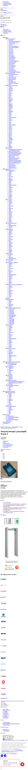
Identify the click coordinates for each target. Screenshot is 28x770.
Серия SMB (11, 320)
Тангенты (10, 325)
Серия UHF (11, 323)
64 (3, 458)
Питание (11, 80)
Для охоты (11, 54)
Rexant (10, 112)
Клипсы (8, 298)
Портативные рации (13, 159)
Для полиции (12, 58)
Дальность (11, 75)
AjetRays (11, 171)
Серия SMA (11, 318)
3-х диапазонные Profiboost (12, 419)
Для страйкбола (12, 65)
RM (9, 401)
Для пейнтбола (12, 57)
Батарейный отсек (12, 223)
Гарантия (5, 712)
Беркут (10, 134)
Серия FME (11, 312)
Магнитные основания (13, 385)
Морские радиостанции (14, 158)
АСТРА (10, 131)
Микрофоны (11, 299)
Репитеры (7, 414)
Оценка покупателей (8, 444)
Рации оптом (6, 724)
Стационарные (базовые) (14, 72)
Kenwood (11, 99)
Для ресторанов (12, 62)
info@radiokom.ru (8, 12)
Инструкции (6, 714)
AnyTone (11, 88)
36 (3, 455)
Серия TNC (11, 322)
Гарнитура (10, 229)
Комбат (10, 220)
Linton (10, 101)
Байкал (10, 133)
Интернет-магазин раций (5, 700)
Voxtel (10, 127)
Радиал (10, 374)
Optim (10, 108)
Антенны (10, 199)
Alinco (10, 86)
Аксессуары (8, 169)
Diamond (11, 370)
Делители (10, 375)
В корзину (3, 487)
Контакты (5, 5)
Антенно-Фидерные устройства (12, 361)
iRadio (10, 97)
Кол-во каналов (12, 78)
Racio (10, 110)
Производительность (13, 83)
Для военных (12, 43)
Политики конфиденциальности (11, 751)
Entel (10, 94)
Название (5, 441)
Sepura (10, 115)
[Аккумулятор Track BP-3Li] (14, 469)
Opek (10, 371)
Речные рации (12, 166)
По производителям (12, 85)
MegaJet (10, 103)
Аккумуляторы (11, 170)
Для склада (11, 64)
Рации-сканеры (12, 165)
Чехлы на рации (11, 348)
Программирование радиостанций (11, 723)
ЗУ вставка (10, 259)
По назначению (11, 38)
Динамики (10, 253)
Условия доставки (7, 4)
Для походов (12, 59)
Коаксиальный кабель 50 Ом (15, 382)
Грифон (10, 138)
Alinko (10, 396)
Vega (10, 123)
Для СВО (11, 40)
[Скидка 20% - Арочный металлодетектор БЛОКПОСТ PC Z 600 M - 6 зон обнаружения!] (14, 544)
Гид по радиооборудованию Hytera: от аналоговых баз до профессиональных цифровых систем (15, 504)
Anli (10, 369)
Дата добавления (7, 446)
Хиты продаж (6, 443)
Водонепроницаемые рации (15, 153)
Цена (10, 84)
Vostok (10, 126)
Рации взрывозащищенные (15, 161)
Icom (10, 96)
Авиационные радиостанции (15, 149)
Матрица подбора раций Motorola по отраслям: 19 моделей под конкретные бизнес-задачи (14, 508)
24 (3, 454)
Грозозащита (11, 366)
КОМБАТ (11, 139)
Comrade (11, 90)
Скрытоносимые (12, 70)
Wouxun (10, 128)
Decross (10, 92)
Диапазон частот (12, 76)
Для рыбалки (12, 63)
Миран (10, 142)
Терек (10, 145)
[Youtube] (5, 755)
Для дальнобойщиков (14, 47)
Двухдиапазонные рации (14, 154)
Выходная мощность (13, 74)
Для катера (11, 52)
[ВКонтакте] (2, 755)
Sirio (10, 388)
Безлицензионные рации (14, 151)
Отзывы (5, 715)
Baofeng (10, 89)
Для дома (11, 51)
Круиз (10, 140)
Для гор (10, 45)
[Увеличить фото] (1, 478)
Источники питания (10, 391)
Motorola (11, 106)
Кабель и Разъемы (12, 380)
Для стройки (12, 67)
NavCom (11, 107)
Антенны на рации (12, 363)
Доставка (5, 711)
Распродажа (6, 423)
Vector (10, 122)
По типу (10, 148)
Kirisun (10, 100)
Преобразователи (12, 406)
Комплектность (12, 79)
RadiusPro (11, 111)
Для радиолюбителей (14, 60)
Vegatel (10, 214)
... (3, 424)
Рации (6, 37)
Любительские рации (14, 155)
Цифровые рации (13, 167)
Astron (10, 398)
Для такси (11, 68)
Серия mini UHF (12, 315)
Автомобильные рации (14, 150)
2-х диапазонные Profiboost (12, 417)
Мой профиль (6, 730)
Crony (10, 91)
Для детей (11, 49)
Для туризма (11, 69)
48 (3, 457)
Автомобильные (12, 364)
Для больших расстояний (14, 41)
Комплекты (8, 420)
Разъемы (11, 384)
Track (10, 118)
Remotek (11, 377)
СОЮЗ (10, 143)
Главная (2, 426)
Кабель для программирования (15, 284)
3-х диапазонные (10, 418)
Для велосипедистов (13, 42)
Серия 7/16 (11, 310)
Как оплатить (6, 710)
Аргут (10, 132)
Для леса (11, 53)
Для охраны (11, 56)
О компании (6, 716)
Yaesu (10, 129)
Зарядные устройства (13, 262)
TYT (10, 121)
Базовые (11, 365)
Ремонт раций (6, 722)
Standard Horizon (12, 117)
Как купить (6, 1)
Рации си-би (11, 164)
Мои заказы (6, 729)
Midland (10, 105)
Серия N (11, 317)
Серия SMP (11, 321)
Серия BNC (11, 311)
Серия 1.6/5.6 (12, 309)
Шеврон (11, 146)
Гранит (10, 137)
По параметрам (11, 73)
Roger (10, 113)
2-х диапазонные (10, 415)
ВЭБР (10, 135)
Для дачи (11, 48)
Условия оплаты (7, 2)
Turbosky (11, 119)
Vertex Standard (12, 124)
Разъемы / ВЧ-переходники (14, 307)
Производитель (12, 81)
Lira (9, 102)
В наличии (5, 447)
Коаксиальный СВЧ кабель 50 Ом (16, 381)
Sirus (10, 116)
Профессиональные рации (15, 160)
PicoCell (10, 376)
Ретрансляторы (6, 422)
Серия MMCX (12, 316)
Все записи (3, 514)
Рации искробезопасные (14, 162)
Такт (10, 144)
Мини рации (12, 156)
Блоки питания (11, 392)
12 (3, 453)
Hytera (10, 95)
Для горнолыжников (13, 46)
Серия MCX (11, 314)
